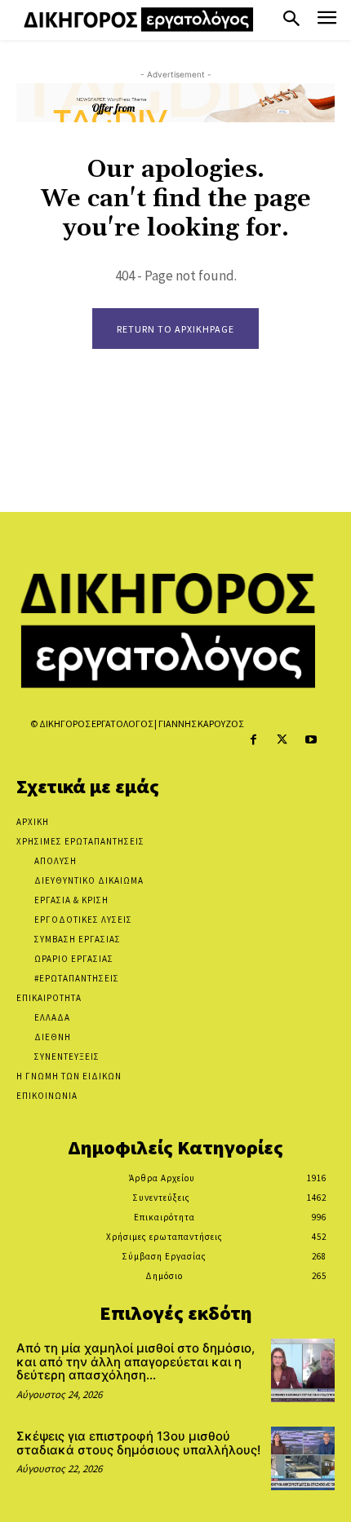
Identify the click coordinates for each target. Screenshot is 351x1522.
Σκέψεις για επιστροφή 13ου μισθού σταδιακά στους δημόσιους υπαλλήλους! (138, 1443)
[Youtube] (310, 740)
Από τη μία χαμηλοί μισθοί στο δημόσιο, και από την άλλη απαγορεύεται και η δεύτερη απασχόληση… (135, 1361)
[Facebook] (253, 740)
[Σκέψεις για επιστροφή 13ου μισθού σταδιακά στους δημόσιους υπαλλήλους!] (303, 1458)
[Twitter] (282, 740)
